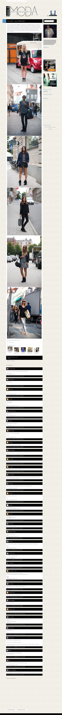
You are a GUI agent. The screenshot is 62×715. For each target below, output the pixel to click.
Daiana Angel (11, 430)
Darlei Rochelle (12, 368)
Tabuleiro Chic (12, 592)
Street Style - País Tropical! (10, 352)
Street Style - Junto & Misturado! (16, 21)
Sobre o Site (12, 0)
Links (21, 0)
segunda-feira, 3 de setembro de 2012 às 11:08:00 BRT (16, 647)
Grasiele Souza (12, 553)
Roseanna (11, 483)
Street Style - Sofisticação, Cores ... (23, 353)
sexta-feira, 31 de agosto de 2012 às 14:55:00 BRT (15, 439)
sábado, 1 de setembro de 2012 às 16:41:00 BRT (15, 567)
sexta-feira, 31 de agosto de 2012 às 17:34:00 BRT (15, 471)
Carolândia (11, 563)
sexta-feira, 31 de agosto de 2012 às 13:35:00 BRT (15, 376)
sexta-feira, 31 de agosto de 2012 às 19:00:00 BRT (15, 480)
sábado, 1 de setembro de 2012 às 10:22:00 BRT (15, 538)
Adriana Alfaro (12, 450)
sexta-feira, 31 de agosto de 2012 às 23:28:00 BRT (15, 510)
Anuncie (24, 0)
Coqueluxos (11, 467)
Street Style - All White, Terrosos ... (36, 353)
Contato (17, 0)
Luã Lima (11, 541)
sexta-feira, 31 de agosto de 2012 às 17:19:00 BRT (15, 463)
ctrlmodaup (11, 459)
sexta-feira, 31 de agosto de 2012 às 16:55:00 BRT (15, 455)
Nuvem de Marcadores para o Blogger (50, 127)
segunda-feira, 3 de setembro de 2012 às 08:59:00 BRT (16, 613)
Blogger (27, 714)
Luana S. (10, 420)
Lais (10, 660)
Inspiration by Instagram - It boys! (16, 353)
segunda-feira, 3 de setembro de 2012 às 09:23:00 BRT (16, 624)
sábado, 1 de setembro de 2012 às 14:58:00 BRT (15, 559)
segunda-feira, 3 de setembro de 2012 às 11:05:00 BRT (16, 634)
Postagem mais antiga (11, 709)
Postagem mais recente (21, 709)
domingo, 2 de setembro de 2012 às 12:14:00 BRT (15, 589)
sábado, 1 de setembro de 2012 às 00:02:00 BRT (15, 528)
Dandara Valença (12, 531)
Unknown (11, 389)
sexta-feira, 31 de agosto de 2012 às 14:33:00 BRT (15, 407)
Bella (10, 650)
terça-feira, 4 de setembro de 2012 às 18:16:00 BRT (15, 674)
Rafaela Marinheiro (12, 411)
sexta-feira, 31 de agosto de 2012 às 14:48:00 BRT (15, 427)
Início (8, 0)
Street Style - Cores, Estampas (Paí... (30, 353)
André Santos (11, 379)
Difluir (34, 714)
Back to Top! (38, 714)
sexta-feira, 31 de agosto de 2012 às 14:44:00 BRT (15, 417)
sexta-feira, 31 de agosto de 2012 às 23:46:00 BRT (15, 520)
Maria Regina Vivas (13, 571)
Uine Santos (11, 583)
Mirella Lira (11, 523)
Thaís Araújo (11, 617)
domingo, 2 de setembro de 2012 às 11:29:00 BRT (15, 580)
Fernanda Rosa (12, 600)
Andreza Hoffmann (12, 670)
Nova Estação (11, 474)
